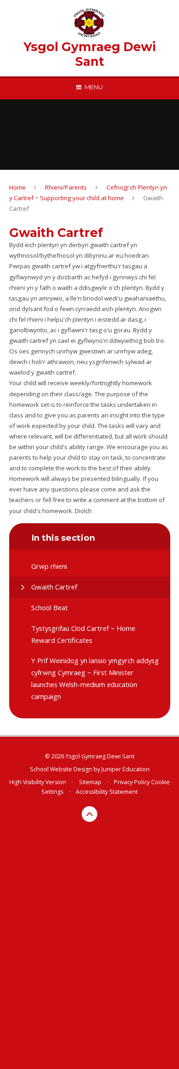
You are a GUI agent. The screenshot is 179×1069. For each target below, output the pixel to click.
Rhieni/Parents (66, 187)
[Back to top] (89, 814)
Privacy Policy (132, 782)
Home (17, 187)
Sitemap (90, 782)
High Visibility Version (37, 782)
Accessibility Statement (107, 792)
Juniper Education (125, 769)
